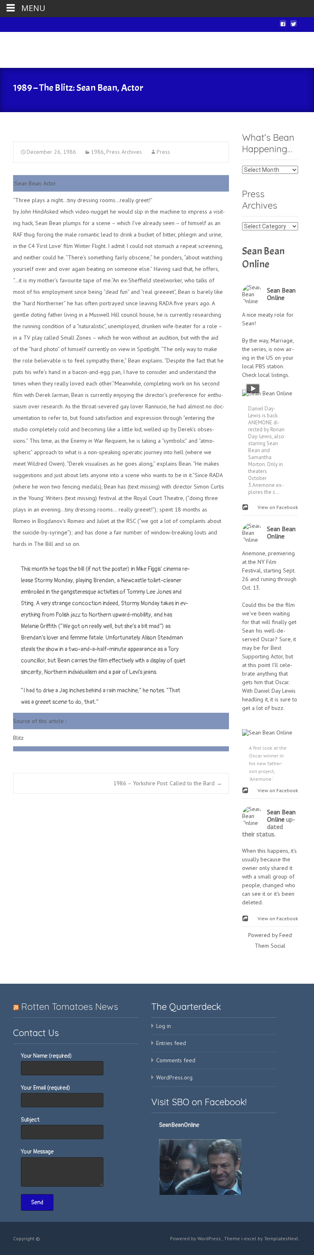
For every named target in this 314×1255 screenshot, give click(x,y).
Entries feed (171, 1043)
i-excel (249, 1238)
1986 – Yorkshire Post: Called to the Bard (167, 783)
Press (163, 151)
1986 (97, 151)
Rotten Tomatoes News (69, 1006)
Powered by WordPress (196, 1238)
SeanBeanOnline (179, 1125)
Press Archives (124, 151)
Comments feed (175, 1060)
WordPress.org (174, 1077)
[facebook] (283, 26)
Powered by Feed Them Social (270, 940)
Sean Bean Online (263, 258)
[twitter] (293, 26)
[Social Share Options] (246, 508)
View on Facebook (276, 507)
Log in (163, 1026)
